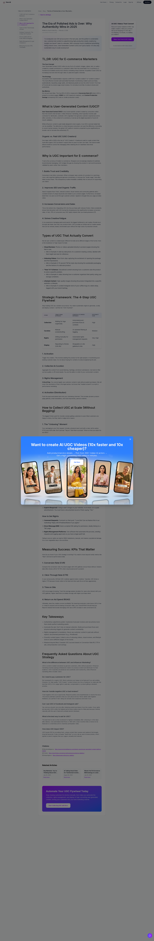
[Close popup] (130, 439)
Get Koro (77, 462)
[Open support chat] (150, 935)
